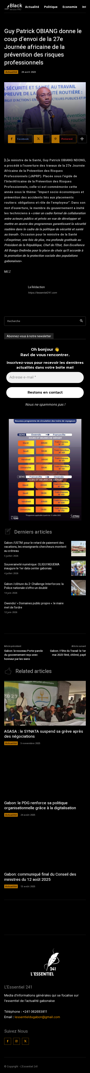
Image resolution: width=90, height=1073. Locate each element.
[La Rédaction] (14, 295)
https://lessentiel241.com (42, 293)
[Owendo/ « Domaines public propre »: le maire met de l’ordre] (78, 607)
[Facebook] (7, 1041)
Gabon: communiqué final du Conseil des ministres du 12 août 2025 (40, 876)
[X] (25, 1041)
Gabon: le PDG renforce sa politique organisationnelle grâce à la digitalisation (40, 805)
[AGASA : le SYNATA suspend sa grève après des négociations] (45, 703)
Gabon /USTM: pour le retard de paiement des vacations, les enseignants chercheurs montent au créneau (35, 547)
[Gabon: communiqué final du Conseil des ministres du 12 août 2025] (45, 846)
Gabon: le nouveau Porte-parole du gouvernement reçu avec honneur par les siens (23, 655)
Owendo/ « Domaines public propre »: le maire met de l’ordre (34, 605)
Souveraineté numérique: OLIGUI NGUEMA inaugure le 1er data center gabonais (31, 566)
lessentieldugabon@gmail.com (37, 1017)
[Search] (81, 321)
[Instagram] (16, 1041)
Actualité (11, 71)
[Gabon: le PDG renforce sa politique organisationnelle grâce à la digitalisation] (45, 774)
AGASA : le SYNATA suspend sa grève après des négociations (43, 734)
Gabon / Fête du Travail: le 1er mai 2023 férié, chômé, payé (68, 653)
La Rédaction (36, 287)
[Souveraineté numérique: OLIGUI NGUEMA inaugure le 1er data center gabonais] (78, 568)
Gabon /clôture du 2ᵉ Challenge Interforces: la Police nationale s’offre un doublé (34, 586)
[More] (82, 139)
